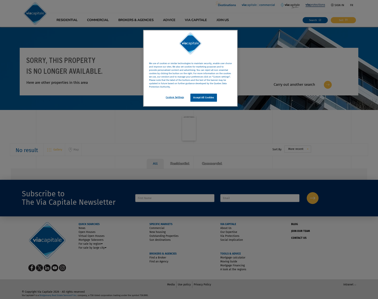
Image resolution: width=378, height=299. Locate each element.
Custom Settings (175, 97)
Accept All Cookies (203, 97)
